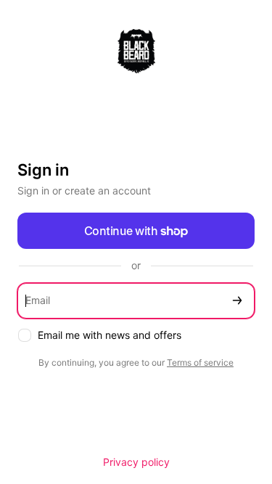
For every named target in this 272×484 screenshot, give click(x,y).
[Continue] (237, 300)
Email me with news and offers (109, 335)
